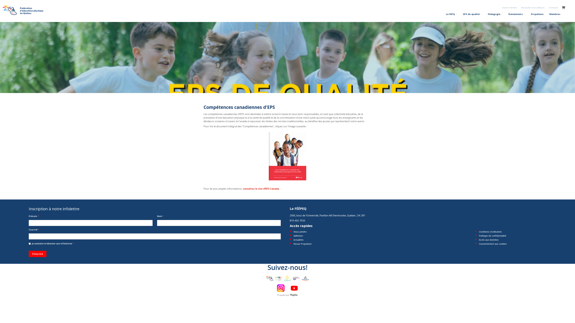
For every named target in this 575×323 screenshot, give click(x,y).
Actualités (298, 239)
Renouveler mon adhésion (533, 7)
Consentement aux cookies (493, 243)
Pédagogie (494, 14)
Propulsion (537, 14)
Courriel (34, 229)
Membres (554, 14)
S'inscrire (37, 254)
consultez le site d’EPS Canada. (261, 188)
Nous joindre (300, 231)
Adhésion (298, 235)
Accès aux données (489, 239)
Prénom (34, 216)
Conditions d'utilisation (490, 231)
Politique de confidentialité (492, 235)
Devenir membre (509, 7)
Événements (516, 14)
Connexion (553, 7)
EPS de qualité (471, 14)
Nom (160, 216)
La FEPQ (450, 14)
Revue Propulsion (302, 243)
